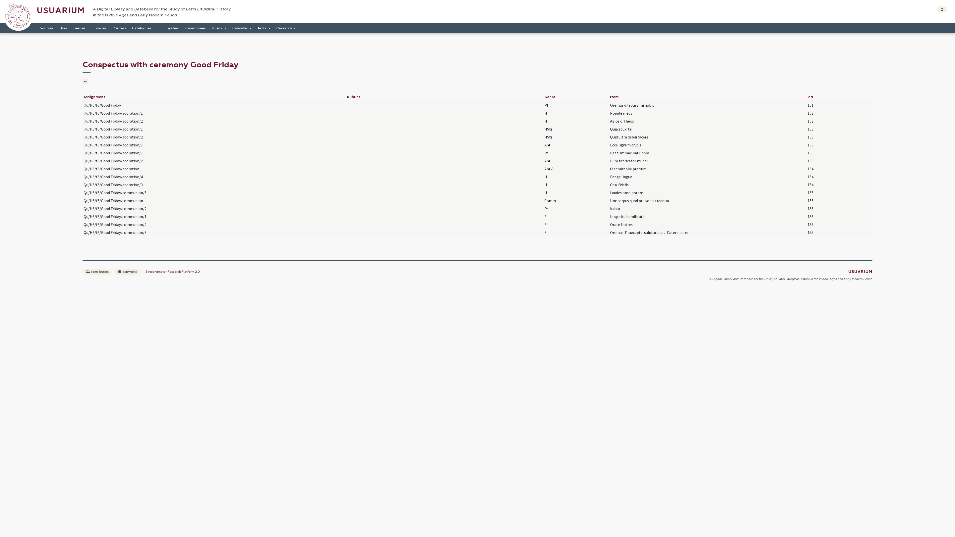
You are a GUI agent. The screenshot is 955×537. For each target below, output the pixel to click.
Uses (63, 28)
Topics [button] (217, 28)
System (173, 28)
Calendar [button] (240, 28)
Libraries (99, 28)
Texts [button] (262, 28)
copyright (129, 271)
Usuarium (61, 10)
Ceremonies (195, 28)
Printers (119, 28)
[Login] (942, 9)
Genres (79, 28)
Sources (46, 28)
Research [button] (284, 28)
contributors (99, 271)
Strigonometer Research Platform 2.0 (172, 271)
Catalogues (141, 28)
